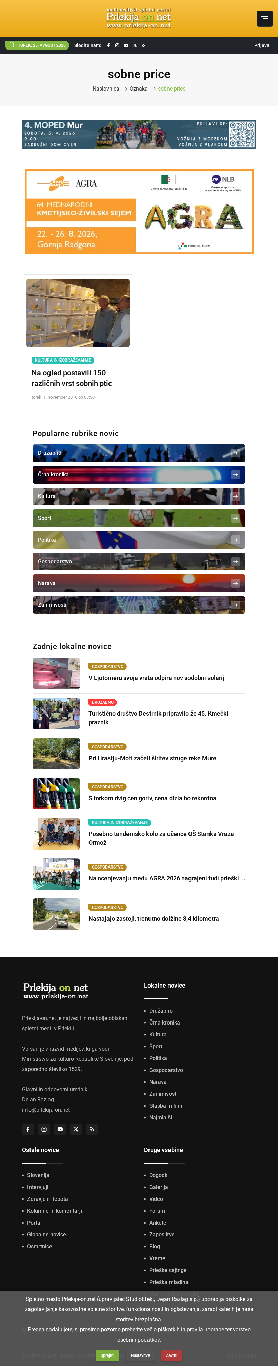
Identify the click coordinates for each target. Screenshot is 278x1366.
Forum (157, 1211)
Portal (34, 1222)
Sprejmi (107, 1355)
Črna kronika (164, 1022)
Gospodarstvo (166, 1070)
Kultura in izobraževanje (63, 360)
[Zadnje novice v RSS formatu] (143, 45)
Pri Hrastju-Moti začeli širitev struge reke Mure (152, 758)
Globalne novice (46, 1234)
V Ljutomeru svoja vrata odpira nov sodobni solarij (156, 677)
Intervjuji (37, 1187)
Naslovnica (106, 88)
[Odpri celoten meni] (264, 18)
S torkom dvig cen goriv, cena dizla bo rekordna (152, 798)
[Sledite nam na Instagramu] (117, 45)
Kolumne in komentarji (54, 1211)
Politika (158, 1058)
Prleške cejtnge (168, 1270)
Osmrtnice (39, 1246)
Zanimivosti (163, 1094)
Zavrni (171, 1355)
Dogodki (159, 1175)
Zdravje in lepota (47, 1199)
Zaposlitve (162, 1234)
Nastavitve (140, 1355)
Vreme (157, 1258)
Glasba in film (165, 1105)
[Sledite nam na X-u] (135, 45)
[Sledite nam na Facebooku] (108, 45)
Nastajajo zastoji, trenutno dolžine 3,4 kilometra (153, 918)
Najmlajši (160, 1117)
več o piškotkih (162, 1329)
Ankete (157, 1222)
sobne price (171, 88)
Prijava (262, 45)
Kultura (158, 1034)
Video (156, 1199)
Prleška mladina (168, 1282)
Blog (154, 1246)
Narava (158, 1082)
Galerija (158, 1187)
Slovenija (38, 1175)
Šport (155, 1046)
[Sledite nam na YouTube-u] (126, 45)
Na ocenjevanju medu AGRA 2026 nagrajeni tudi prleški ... (166, 878)
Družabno (161, 1011)
